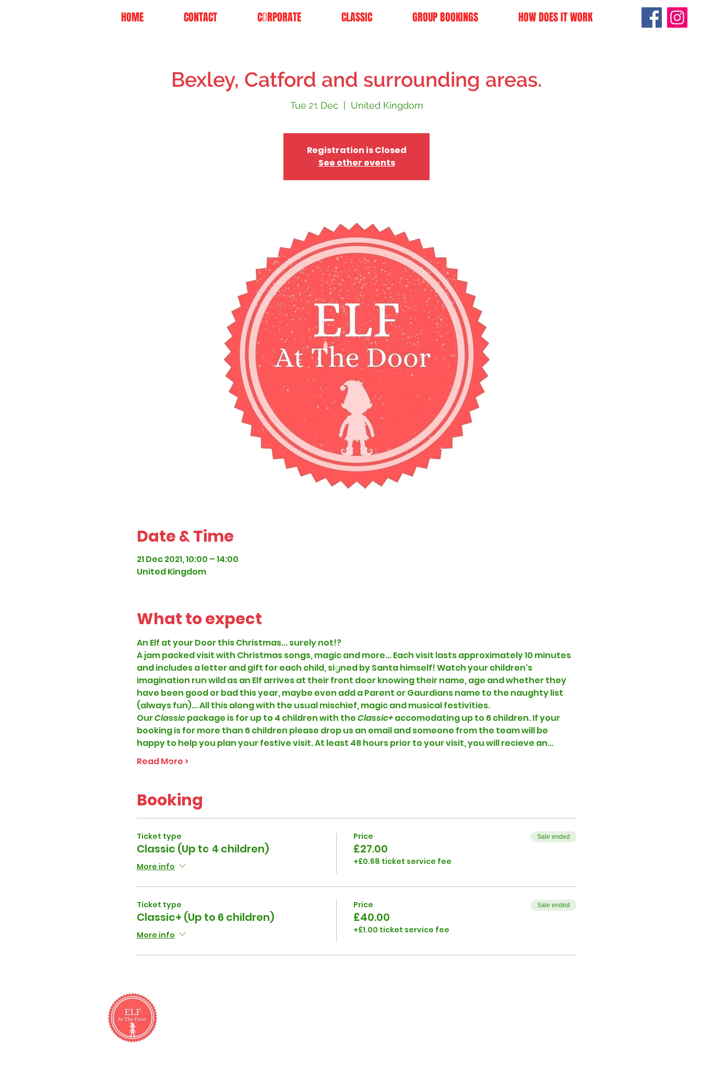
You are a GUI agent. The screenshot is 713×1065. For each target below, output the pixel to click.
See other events (356, 163)
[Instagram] (677, 17)
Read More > (162, 761)
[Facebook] (651, 17)
